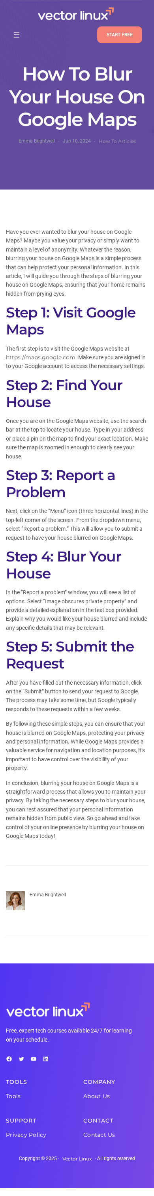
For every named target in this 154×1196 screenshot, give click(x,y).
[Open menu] (16, 34)
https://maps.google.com (40, 357)
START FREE (120, 35)
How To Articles (117, 141)
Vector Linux (77, 1159)
